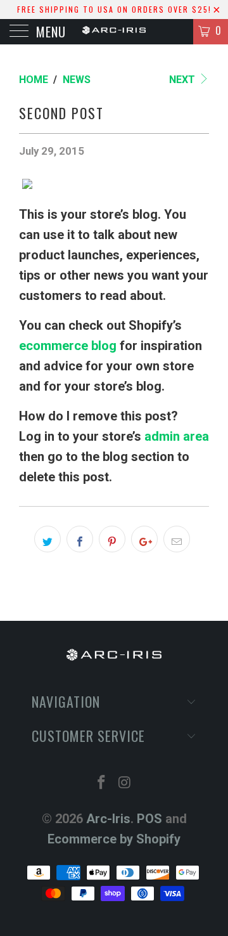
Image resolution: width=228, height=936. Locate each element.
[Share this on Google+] (144, 539)
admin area (176, 436)
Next (183, 80)
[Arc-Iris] (114, 31)
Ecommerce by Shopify (114, 839)
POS (149, 818)
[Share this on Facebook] (79, 539)
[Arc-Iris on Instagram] (125, 783)
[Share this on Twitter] (47, 539)
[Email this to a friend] (176, 539)
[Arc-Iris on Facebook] (101, 783)
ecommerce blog (68, 345)
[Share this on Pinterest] (112, 539)
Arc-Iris (108, 818)
